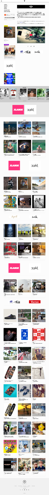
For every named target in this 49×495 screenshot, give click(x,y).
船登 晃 (21, 22)
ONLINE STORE (7, 10)
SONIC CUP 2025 (7, 11)
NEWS (18, 11)
